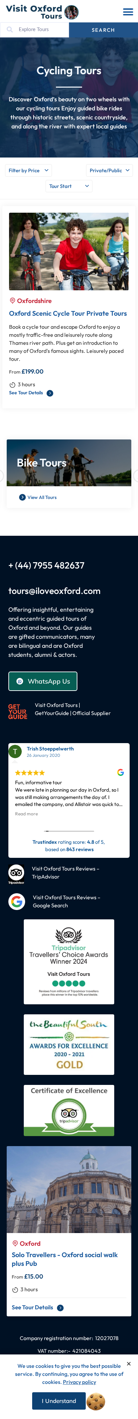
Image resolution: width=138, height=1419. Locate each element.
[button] (128, 12)
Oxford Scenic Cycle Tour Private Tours (68, 313)
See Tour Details (26, 393)
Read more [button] (26, 814)
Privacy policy (79, 1382)
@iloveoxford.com (64, 590)
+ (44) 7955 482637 (46, 565)
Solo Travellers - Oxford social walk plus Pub (65, 1259)
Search (103, 30)
